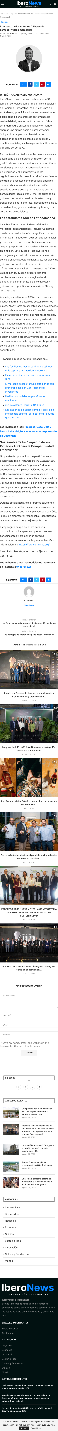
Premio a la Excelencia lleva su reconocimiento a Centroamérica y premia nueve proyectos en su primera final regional (38, 1129)
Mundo (9, 1260)
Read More (36, 1428)
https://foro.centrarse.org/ (34, 544)
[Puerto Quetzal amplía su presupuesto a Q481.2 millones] (11, 1166)
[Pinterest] (39, 1086)
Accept (24, 1428)
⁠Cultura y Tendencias (17, 1254)
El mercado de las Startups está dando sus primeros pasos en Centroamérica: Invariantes (29, 387)
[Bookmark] (54, 654)
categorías (9, 1339)
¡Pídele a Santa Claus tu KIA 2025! (24, 405)
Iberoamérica (12, 1207)
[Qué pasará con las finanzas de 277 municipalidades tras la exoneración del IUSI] (11, 1112)
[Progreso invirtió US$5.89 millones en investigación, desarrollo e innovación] (29, 723)
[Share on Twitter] (36, 84)
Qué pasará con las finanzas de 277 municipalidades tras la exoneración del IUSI (37, 1111)
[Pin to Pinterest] (42, 84)
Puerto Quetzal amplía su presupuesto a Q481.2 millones (37, 1163)
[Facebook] (19, 1086)
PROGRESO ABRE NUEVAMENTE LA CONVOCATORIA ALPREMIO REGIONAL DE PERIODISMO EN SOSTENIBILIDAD (29, 912)
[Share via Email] (48, 84)
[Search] (50, 4)
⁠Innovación (7, 1354)
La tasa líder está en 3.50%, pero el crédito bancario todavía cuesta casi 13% (38, 1148)
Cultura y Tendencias (12, 1363)
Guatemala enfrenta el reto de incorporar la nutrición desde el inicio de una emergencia (37, 1181)
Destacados (11, 1214)
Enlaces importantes (15, 1323)
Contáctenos (8, 1333)
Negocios (10, 1220)
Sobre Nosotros (10, 1328)
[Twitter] (26, 1086)
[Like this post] (24, 84)
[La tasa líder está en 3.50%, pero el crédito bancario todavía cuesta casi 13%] (11, 1149)
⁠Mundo (5, 1372)
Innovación (11, 1247)
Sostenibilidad (13, 1240)
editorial (13, 33)
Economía (10, 1227)
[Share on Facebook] (30, 84)
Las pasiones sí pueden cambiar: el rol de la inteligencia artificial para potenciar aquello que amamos (29, 413)
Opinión (9, 1234)
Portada (3, 14)
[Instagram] (32, 1086)
